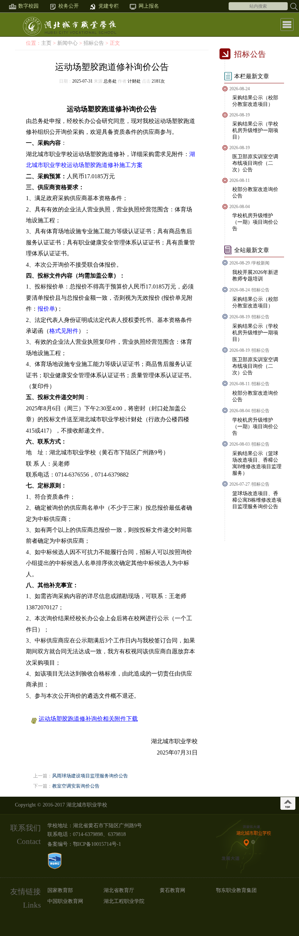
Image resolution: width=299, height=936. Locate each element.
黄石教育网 (172, 890)
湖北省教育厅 (119, 890)
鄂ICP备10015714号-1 (97, 844)
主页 (46, 43)
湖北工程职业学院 (124, 901)
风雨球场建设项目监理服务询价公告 (90, 775)
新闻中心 (67, 43)
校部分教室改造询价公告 (255, 193)
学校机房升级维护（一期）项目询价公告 (255, 222)
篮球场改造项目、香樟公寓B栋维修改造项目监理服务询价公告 (256, 500)
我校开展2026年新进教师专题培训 (255, 276)
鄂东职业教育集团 (236, 890)
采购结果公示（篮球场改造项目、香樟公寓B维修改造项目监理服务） (256, 463)
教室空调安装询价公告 (76, 786)
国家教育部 (60, 890)
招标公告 (94, 43)
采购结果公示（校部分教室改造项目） (255, 101)
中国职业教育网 (65, 901)
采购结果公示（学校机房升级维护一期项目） (255, 130)
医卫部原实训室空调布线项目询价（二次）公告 (255, 163)
